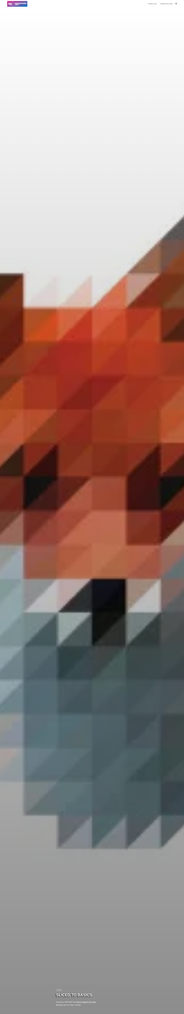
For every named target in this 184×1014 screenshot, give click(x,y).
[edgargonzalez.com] (17, 4)
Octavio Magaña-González (86, 1002)
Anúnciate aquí (167, 4)
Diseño (59, 990)
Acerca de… (153, 4)
